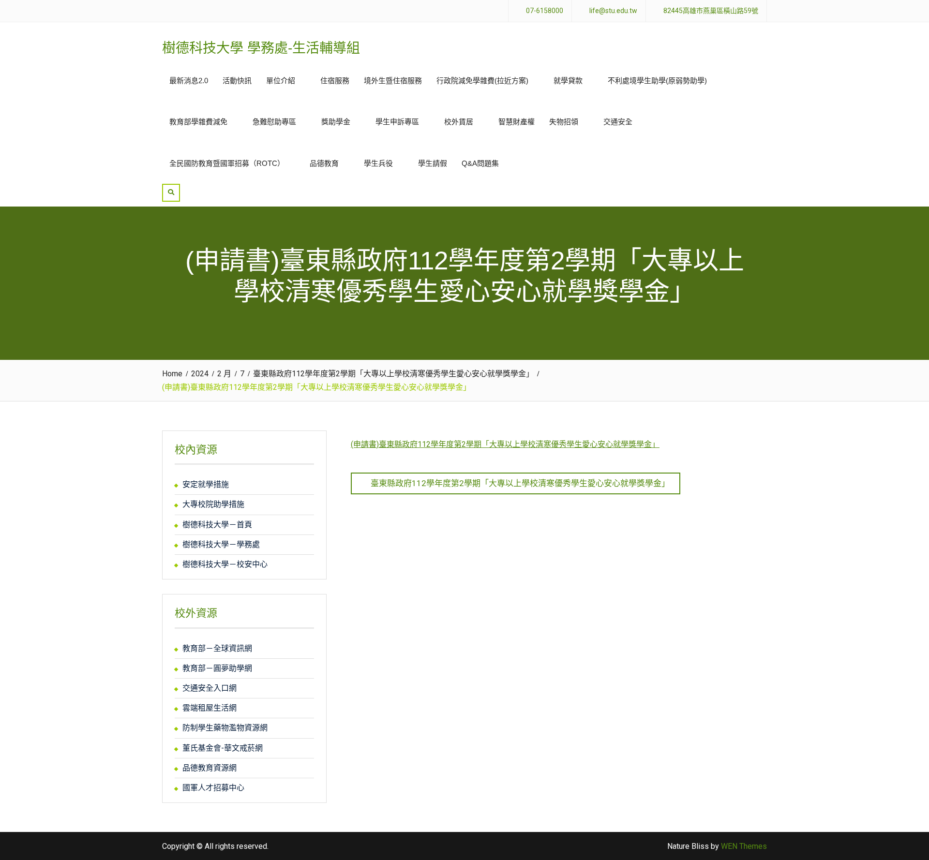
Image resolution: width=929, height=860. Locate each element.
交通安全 (617, 122)
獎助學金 (335, 122)
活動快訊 (237, 80)
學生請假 (432, 163)
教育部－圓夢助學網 (217, 668)
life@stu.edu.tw (613, 11)
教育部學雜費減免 (198, 122)
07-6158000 (544, 11)
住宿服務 (334, 80)
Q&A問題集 (480, 163)
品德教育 (324, 163)
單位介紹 (280, 80)
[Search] (171, 193)
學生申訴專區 (397, 122)
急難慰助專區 (274, 122)
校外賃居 (458, 122)
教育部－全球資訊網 (217, 648)
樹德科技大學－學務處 (221, 544)
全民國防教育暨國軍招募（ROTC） (227, 163)
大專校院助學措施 (213, 504)
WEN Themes (744, 846)
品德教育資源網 (209, 767)
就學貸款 (568, 80)
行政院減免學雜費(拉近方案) (482, 80)
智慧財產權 (516, 122)
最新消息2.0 (188, 80)
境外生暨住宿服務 (393, 80)
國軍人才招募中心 (213, 787)
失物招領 (563, 122)
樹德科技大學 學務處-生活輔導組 (261, 48)
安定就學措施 (205, 484)
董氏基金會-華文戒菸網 (222, 748)
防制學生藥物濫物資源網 (225, 727)
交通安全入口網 (209, 688)
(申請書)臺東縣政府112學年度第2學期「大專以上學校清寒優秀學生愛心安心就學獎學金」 (505, 444)
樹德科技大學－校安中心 (225, 564)
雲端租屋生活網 (209, 707)
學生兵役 (378, 163)
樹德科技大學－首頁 (217, 524)
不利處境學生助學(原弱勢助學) (657, 80)
